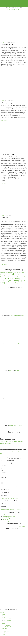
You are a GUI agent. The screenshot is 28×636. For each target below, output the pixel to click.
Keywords (3, 477)
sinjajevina (21, 281)
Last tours (3, 42)
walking (19, 282)
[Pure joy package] (14, 86)
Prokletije (11, 370)
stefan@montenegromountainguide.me (11, 509)
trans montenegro (9, 282)
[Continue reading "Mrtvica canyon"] (15, 411)
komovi (6, 276)
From (2, 463)
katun (4, 276)
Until (2, 470)
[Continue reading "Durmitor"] (15, 329)
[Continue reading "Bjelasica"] (15, 384)
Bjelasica (11, 398)
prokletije (2, 281)
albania (6, 272)
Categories (3, 461)
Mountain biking (18, 7)
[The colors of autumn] (14, 137)
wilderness (23, 282)
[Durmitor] (14, 201)
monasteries (23, 276)
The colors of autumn (9, 154)
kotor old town (14, 276)
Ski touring (5, 519)
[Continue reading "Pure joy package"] (15, 301)
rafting (7, 281)
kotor (9, 276)
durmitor (2, 275)
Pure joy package (7, 103)
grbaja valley (7, 275)
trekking (15, 283)
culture (22, 272)
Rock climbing (6, 518)
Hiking (2, 100)
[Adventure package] (14, 28)
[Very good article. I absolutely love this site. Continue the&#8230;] (2, 446)
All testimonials (22, 526)
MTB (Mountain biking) (9, 516)
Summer (12, 7)
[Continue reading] (10, 539)
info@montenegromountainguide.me (10, 498)
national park (23, 279)
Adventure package (8, 44)
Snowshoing (6, 521)
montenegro (2, 278)
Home (7, 7)
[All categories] (10, 460)
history (21, 275)
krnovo (19, 276)
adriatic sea (2, 272)
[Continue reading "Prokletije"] (15, 356)
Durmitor (5, 218)
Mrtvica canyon (13, 425)
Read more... (4, 69)
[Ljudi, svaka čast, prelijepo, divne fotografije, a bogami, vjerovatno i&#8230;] (2, 435)
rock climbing (14, 281)
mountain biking (12, 278)
